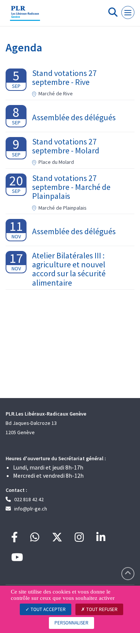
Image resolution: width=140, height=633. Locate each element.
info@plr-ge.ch (30, 508)
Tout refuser (101, 609)
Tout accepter (47, 609)
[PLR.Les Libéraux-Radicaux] (25, 16)
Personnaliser (71, 623)
